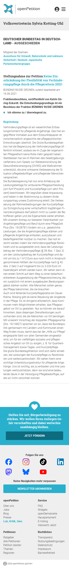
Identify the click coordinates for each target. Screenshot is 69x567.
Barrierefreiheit (46, 552)
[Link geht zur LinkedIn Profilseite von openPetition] (60, 461)
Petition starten (12, 545)
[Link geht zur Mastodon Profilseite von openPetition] (8, 471)
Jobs (6, 509)
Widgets (42, 509)
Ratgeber (8, 537)
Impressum (44, 549)
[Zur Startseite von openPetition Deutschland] (22, 9)
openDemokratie (47, 513)
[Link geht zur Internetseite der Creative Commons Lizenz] (5, 563)
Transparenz (45, 537)
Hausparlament (47, 517)
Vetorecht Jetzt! (47, 525)
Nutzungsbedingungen (51, 541)
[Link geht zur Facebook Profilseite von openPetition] (8, 461)
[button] (57, 9)
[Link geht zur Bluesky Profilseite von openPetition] (26, 471)
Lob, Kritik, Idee (12, 521)
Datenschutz (45, 545)
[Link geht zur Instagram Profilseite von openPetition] (26, 461)
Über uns (8, 505)
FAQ (40, 505)
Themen (8, 549)
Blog (6, 513)
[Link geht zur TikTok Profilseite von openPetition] (43, 461)
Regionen (8, 552)
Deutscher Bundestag (22, 39)
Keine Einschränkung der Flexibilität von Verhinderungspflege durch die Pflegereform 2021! (33, 80)
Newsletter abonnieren (35, 488)
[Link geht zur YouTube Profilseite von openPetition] (43, 471)
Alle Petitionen (11, 541)
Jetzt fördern (34, 435)
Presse (7, 517)
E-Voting (43, 521)
